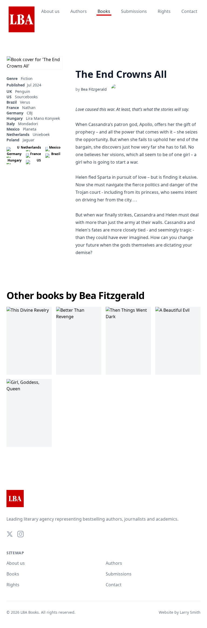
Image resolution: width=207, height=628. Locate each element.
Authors (78, 11)
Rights (164, 11)
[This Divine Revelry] (29, 341)
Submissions (134, 11)
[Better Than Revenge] (78, 341)
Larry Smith (190, 612)
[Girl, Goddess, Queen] (29, 413)
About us (50, 11)
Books (104, 11)
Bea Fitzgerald (94, 89)
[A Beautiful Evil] (178, 341)
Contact (189, 11)
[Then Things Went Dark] (128, 341)
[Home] (21, 19)
